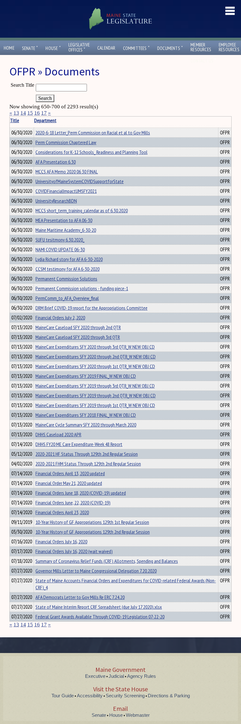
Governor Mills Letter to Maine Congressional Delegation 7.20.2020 (96, 570)
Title (14, 120)
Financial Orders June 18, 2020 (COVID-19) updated (80, 492)
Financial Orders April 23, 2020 (62, 512)
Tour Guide (62, 695)
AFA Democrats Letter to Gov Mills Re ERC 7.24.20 (80, 597)
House (53, 48)
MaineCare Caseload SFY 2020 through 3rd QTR (77, 337)
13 (16, 113)
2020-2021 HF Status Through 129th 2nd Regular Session (86, 453)
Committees (136, 48)
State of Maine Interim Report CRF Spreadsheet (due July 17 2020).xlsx (98, 606)
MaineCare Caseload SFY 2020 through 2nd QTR (78, 327)
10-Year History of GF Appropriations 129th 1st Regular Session (92, 522)
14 (23, 113)
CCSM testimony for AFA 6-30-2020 (67, 268)
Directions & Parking (169, 695)
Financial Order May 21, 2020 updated (68, 483)
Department (45, 120)
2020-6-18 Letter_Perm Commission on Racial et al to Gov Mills (92, 132)
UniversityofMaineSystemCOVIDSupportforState (79, 181)
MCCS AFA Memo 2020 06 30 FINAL (66, 171)
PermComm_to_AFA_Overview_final (67, 298)
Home (9, 48)
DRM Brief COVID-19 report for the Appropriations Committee (91, 307)
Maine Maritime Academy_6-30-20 (65, 229)
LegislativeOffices (79, 47)
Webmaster (138, 715)
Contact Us (203, 60)
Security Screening (125, 695)
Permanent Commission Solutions (66, 278)
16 (37, 113)
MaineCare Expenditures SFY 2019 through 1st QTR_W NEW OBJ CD (95, 405)
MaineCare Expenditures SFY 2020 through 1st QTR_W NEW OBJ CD (95, 366)
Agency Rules (141, 676)
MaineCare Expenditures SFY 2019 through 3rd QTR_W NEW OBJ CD (95, 385)
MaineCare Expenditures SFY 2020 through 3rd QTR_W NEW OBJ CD (95, 346)
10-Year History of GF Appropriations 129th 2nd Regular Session (92, 531)
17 (44, 113)
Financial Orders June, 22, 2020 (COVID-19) (72, 502)
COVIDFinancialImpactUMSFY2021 (66, 191)
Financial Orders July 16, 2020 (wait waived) (74, 551)
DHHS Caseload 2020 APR (58, 434)
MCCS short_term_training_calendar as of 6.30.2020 (81, 210)
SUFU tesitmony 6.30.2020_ (59, 239)
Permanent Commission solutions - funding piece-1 (81, 288)
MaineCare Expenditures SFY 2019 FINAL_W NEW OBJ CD (85, 376)
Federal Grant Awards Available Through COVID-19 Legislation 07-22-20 (99, 616)
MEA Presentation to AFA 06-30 (63, 220)
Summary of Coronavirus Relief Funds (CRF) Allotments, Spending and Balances (106, 561)
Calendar (106, 48)
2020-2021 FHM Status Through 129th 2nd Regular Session (88, 463)
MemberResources (200, 47)
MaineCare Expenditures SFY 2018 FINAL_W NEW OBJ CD (85, 414)
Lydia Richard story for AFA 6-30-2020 (69, 259)
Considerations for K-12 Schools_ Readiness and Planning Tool (91, 152)
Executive (95, 676)
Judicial (116, 676)
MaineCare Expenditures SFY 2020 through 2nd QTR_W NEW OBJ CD (95, 356)
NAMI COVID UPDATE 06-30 (60, 249)
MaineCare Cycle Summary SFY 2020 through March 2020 (85, 424)
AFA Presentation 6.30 (55, 161)
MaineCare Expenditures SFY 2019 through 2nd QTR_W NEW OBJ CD (95, 395)
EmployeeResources (229, 47)
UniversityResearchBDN (56, 200)
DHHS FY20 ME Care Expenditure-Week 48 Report (78, 444)
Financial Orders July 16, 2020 (61, 541)
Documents (170, 48)
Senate (30, 48)
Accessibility (90, 695)
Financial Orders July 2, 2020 (60, 317)
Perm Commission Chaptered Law (65, 142)
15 (30, 113)
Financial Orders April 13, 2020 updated (70, 473)
